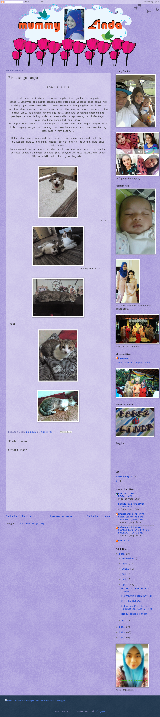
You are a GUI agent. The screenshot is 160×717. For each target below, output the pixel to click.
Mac (124, 620)
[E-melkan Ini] (61, 432)
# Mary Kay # (124, 476)
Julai (126, 569)
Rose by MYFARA (131, 601)
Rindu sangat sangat (134, 614)
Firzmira (123, 540)
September (129, 558)
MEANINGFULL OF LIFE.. (132, 514)
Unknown (123, 358)
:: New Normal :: (128, 506)
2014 (122, 627)
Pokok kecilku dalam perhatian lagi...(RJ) (136, 607)
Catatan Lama (99, 516)
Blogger (101, 711)
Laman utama (61, 516)
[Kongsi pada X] (65, 432)
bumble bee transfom (131, 504)
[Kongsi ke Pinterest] (70, 432)
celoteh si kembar (130, 527)
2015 (122, 554)
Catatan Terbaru (21, 516)
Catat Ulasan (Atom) (31, 523)
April (126, 584)
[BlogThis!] (63, 432)
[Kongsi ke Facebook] (68, 432)
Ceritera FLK (126, 493)
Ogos (125, 564)
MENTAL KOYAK (125, 496)
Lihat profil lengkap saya (133, 363)
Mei (124, 579)
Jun (124, 574)
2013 (122, 632)
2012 (122, 637)
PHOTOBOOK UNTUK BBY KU (136, 596)
